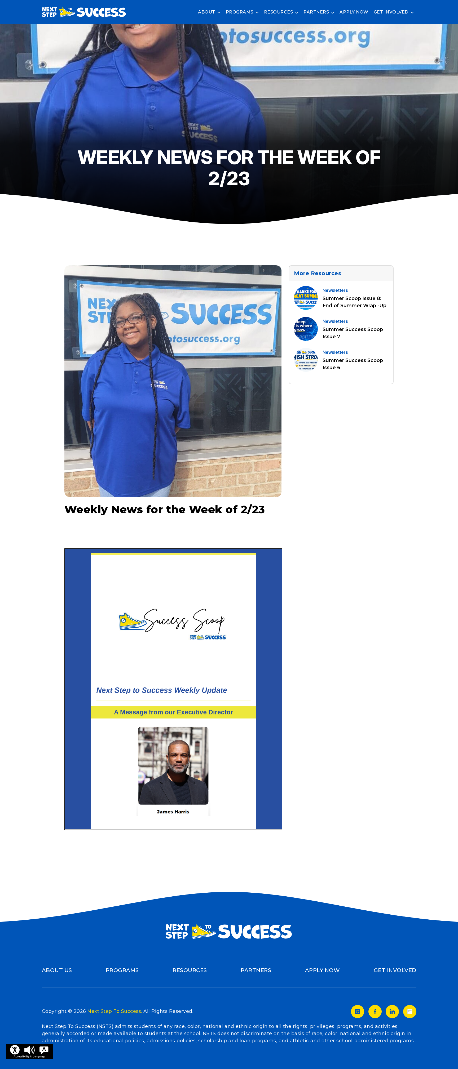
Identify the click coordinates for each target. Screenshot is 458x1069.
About (206, 12)
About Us (57, 970)
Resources (278, 12)
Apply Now (354, 12)
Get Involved (391, 12)
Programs (239, 12)
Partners (316, 12)
